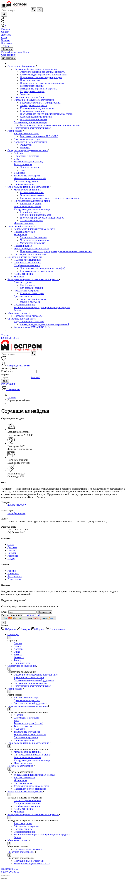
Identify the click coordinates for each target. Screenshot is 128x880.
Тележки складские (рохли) (28, 161)
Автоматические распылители (36, 116)
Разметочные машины (32, 85)
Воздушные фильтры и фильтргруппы (40, 102)
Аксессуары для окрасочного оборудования (43, 74)
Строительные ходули (31, 220)
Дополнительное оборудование (30, 142)
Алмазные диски (23, 282)
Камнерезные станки (31, 203)
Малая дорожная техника (27, 189)
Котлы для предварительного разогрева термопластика (49, 198)
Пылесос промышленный (27, 259)
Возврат (5, 40)
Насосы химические (24, 231)
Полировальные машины (27, 262)
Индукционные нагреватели (29, 321)
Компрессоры (15, 130)
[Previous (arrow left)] (2, 878)
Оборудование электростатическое (32, 128)
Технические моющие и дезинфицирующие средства (42, 307)
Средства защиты (23, 296)
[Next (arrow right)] (5, 878)
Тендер (5, 46)
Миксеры (19, 276)
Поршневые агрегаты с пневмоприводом (42, 83)
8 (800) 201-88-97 (16, 505)
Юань (25, 52)
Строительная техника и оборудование (28, 186)
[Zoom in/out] (8, 875)
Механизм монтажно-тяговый (30, 178)
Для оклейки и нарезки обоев (35, 215)
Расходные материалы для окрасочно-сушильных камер (49, 125)
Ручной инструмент (30, 212)
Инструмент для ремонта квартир (32, 209)
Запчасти (25, 94)
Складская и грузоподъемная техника (27, 150)
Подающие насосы (30, 80)
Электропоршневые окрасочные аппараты (42, 71)
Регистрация (8, 383)
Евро (19, 52)
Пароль (5, 374)
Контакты (6, 43)
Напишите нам (22, 663)
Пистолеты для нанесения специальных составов (46, 114)
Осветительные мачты (32, 195)
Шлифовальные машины (27, 265)
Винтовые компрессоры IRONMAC (39, 136)
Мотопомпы (20, 234)
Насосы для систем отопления (30, 254)
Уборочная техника (18, 313)
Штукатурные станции (32, 91)
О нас (4, 37)
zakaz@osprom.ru (16, 513)
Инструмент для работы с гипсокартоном (42, 217)
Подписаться (44, 612)
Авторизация (14, 576)
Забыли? (35, 377)
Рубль (4, 52)
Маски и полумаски (30, 302)
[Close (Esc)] (2, 875)
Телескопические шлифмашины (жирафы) (42, 268)
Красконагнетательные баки (29, 97)
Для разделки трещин (31, 287)
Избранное (13, 573)
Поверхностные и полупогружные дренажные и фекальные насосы (56, 251)
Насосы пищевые (23, 245)
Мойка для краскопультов (33, 105)
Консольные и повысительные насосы (34, 229)
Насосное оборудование (20, 226)
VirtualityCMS (34, 615)
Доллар (12, 52)
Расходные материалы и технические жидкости (33, 279)
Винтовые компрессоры (26, 133)
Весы (16, 158)
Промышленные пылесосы (28, 316)
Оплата (5, 32)
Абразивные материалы (26, 290)
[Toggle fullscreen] (5, 875)
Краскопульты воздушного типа (37, 108)
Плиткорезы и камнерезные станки (32, 201)
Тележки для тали (29, 167)
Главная (5, 29)
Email (4, 371)
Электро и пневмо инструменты (25, 257)
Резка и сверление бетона (27, 206)
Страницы (13, 634)
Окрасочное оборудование (21, 66)
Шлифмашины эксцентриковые (37, 271)
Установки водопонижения (34, 240)
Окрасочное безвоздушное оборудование (35, 69)
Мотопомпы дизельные (32, 243)
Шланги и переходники (32, 111)
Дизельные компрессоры (27, 139)
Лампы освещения (23, 273)
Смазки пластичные (24, 304)
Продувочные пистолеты (33, 119)
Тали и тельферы (23, 164)
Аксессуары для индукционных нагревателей (44, 324)
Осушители (26, 144)
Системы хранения (24, 184)
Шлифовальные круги (32, 293)
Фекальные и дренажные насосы (31, 248)
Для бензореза (27, 285)
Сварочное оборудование (21, 318)
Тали (22, 170)
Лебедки (18, 153)
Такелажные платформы (27, 175)
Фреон (17, 310)
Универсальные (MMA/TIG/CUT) (31, 327)
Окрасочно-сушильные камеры (30, 122)
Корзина (11, 570)
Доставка (6, 34)
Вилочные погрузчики (26, 181)
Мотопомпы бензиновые (33, 237)
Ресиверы (25, 147)
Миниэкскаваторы (24, 223)
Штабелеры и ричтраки (26, 156)
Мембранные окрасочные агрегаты (38, 88)
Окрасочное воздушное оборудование (34, 100)
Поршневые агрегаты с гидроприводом (41, 77)
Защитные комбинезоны (33, 299)
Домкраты (19, 172)
